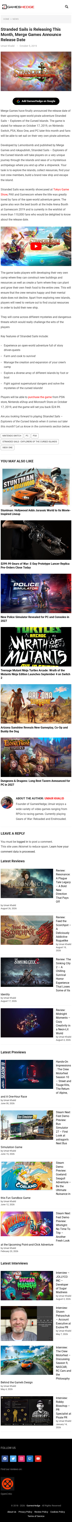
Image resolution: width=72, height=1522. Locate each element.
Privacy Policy (25, 1512)
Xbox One (7, 447)
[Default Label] (30, 1459)
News (16, 19)
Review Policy (41, 1512)
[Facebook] (5, 1459)
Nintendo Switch (11, 436)
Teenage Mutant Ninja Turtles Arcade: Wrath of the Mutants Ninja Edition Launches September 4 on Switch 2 (35, 674)
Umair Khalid (8, 45)
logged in (22, 841)
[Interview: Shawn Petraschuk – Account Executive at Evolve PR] (27, 1324)
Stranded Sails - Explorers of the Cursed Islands (29, 441)
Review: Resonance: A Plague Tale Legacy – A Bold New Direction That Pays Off (63, 886)
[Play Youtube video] (36, 246)
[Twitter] (13, 1459)
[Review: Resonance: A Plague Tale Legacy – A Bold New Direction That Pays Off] (27, 884)
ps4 (35, 436)
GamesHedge (33, 1505)
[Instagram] (21, 1459)
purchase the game (40, 397)
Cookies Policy (57, 1512)
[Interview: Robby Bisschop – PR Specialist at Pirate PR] (27, 1411)
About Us (11, 1512)
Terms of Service (36, 1516)
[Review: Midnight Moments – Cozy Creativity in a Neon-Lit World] (27, 1023)
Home (6, 19)
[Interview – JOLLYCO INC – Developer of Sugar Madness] (27, 1286)
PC (27, 436)
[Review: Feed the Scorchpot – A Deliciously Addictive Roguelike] (27, 930)
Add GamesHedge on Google (38, 101)
